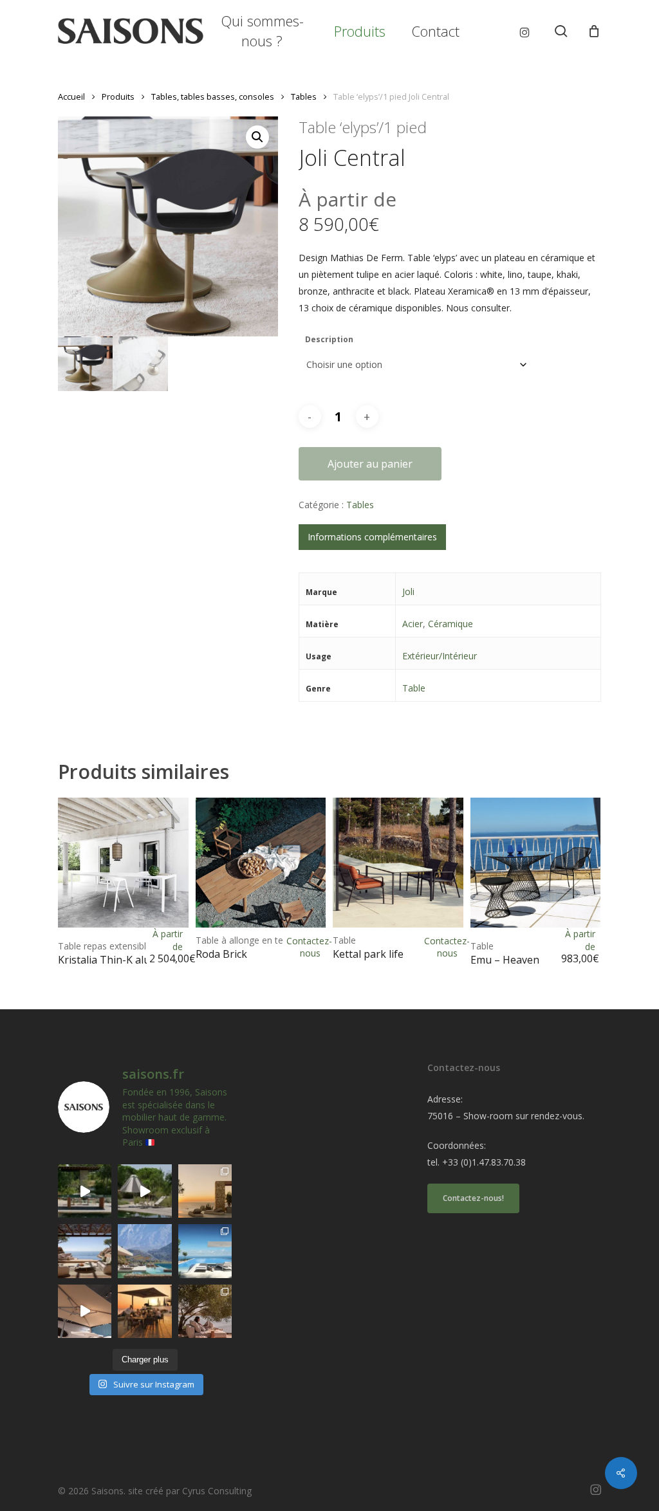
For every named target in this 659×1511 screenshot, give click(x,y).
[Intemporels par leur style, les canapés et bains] (205, 1191)
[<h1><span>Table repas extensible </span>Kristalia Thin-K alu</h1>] (123, 863)
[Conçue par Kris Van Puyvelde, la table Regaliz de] (84, 1191)
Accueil (71, 96)
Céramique (450, 624)
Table (413, 688)
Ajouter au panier (370, 464)
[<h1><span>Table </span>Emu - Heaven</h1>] (535, 863)
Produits (118, 96)
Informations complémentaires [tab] (372, 537)
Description (329, 339)
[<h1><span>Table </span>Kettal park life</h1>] (398, 863)
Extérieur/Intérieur (439, 656)
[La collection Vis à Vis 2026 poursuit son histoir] (205, 1311)
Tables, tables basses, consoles (212, 96)
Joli (408, 591)
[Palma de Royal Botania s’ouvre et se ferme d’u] (144, 1191)
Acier (412, 624)
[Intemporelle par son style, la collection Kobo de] (84, 1250)
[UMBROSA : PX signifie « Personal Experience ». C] (144, 1250)
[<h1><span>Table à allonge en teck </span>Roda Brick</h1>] (261, 863)
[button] (257, 137)
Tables (304, 96)
